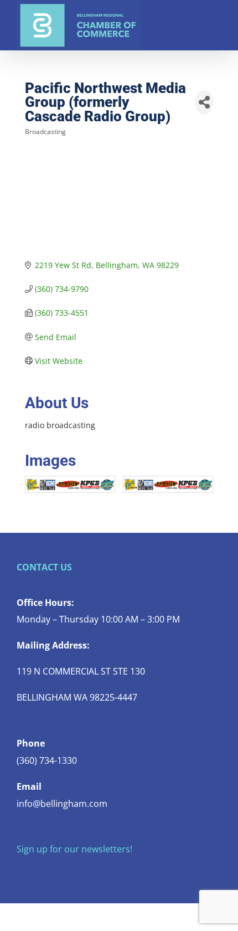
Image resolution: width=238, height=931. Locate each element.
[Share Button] (204, 102)
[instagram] (55, 871)
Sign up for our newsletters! (74, 849)
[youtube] (73, 871)
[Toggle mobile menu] (217, 17)
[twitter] (37, 871)
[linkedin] (90, 871)
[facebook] (20, 871)
